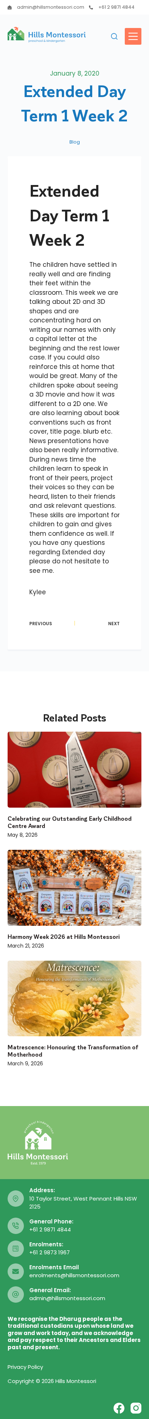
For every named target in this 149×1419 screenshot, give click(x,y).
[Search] (114, 36)
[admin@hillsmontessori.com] (10, 7)
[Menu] (133, 36)
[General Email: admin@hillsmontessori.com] (16, 1294)
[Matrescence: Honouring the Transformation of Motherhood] (75, 999)
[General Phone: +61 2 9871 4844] (16, 1226)
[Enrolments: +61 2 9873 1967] (16, 1249)
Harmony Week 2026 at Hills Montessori (64, 936)
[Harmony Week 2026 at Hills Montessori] (75, 888)
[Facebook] (119, 1408)
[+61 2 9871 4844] (91, 7)
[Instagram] (136, 1408)
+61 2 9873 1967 (49, 1252)
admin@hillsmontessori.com (50, 7)
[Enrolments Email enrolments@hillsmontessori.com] (16, 1271)
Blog (74, 141)
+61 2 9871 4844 (116, 7)
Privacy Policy (25, 1367)
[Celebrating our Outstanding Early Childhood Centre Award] (75, 770)
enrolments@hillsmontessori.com (74, 1275)
